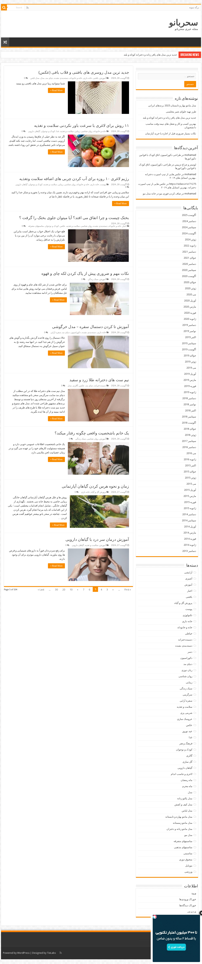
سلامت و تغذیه (67, 131)
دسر (190, 651)
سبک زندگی (93, 279)
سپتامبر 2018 (189, 416)
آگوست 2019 (189, 349)
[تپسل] (155, 917)
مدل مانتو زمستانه (182, 822)
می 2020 (191, 294)
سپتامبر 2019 (189, 343)
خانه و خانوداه (76, 78)
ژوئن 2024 (190, 239)
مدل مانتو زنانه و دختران (179, 828)
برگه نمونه (194, 7)
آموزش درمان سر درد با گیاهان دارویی (97, 539)
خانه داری (87, 78)
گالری (75, 385)
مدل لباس (34, 78)
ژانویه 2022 (190, 245)
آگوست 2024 (189, 233)
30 (56, 589)
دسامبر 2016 (189, 447)
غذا (57, 131)
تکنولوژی (187, 615)
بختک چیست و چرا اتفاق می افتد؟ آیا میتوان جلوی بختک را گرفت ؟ (74, 217)
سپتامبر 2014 (189, 520)
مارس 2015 (189, 496)
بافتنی (95, 78)
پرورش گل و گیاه (98, 492)
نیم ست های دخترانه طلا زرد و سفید (99, 379)
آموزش (102, 78)
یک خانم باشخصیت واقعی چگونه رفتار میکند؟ (92, 433)
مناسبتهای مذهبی (183, 847)
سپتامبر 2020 (189, 270)
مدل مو (188, 835)
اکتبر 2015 (190, 465)
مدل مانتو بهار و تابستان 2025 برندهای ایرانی (172, 105)
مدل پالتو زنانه (184, 798)
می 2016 (191, 453)
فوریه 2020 (190, 312)
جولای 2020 (190, 282)
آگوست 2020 (189, 276)
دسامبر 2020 (189, 263)
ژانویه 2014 (190, 544)
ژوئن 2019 (190, 361)
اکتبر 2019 (190, 337)
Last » (41, 589)
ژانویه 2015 (190, 508)
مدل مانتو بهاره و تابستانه (178, 816)
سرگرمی (187, 694)
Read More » (56, 90)
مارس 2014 (189, 532)
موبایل (188, 865)
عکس (62, 226)
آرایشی (188, 572)
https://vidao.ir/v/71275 (182, 183)
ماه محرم (187, 786)
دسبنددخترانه (100, 385)
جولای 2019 (190, 355)
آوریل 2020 (190, 300)
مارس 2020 (189, 306)
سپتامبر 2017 (189, 441)
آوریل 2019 (190, 373)
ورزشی (188, 871)
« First (127, 589)
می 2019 (191, 367)
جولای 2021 (190, 257)
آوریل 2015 (190, 489)
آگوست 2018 (189, 422)
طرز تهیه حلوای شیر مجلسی (181, 111)
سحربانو (183, 22)
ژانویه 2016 (190, 459)
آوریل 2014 (190, 526)
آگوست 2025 (189, 215)
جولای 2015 (190, 471)
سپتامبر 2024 (189, 227)
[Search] (4, 7)
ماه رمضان (186, 780)
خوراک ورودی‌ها (187, 899)
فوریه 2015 (190, 502)
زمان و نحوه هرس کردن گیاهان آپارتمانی (95, 486)
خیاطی (188, 633)
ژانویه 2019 (190, 392)
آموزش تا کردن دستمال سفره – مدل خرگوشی (90, 326)
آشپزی (188, 578)
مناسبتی (187, 853)
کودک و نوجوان (48, 131)
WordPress (23, 952)
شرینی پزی (186, 712)
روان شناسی (86, 131)
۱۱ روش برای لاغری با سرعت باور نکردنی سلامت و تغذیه (81, 125)
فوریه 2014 (190, 538)
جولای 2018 (190, 428)
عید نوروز (187, 731)
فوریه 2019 (190, 386)
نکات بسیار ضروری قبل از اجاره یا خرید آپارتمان (170, 133)
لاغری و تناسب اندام (181, 774)
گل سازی (187, 761)
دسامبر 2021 (189, 251)
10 (71, 589)
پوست (103, 184)
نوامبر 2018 (189, 404)
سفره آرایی (55, 332)
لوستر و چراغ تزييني (185, 164)
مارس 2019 (189, 379)
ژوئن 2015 (190, 477)
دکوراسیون (76, 332)
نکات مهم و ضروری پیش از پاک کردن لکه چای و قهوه (85, 273)
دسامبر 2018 (189, 398)
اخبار (124, 226)
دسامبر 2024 (189, 221)
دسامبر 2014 (189, 514)
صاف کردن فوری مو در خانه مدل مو (162, 193)
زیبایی (77, 131)
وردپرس (191, 911)
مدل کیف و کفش (183, 804)
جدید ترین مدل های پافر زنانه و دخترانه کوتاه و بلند (150, 54)
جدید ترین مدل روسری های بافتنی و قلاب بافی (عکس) (83, 72)
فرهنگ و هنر (185, 743)
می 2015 (191, 483)
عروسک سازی (184, 719)
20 (63, 589)
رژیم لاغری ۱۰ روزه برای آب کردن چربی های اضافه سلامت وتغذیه (74, 178)
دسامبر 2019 (189, 325)
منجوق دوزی (185, 859)
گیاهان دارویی (34, 131)
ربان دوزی (186, 670)
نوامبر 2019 (189, 331)
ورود (193, 893)
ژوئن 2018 (190, 434)
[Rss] (27, 7)
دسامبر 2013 (189, 550)
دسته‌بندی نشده (61, 78)
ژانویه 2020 (190, 318)
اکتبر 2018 (190, 410)
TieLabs (51, 952)
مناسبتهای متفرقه (36, 226)
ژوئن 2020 (190, 288)
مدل (42, 78)
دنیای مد (49, 78)
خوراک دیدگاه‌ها (187, 905)
